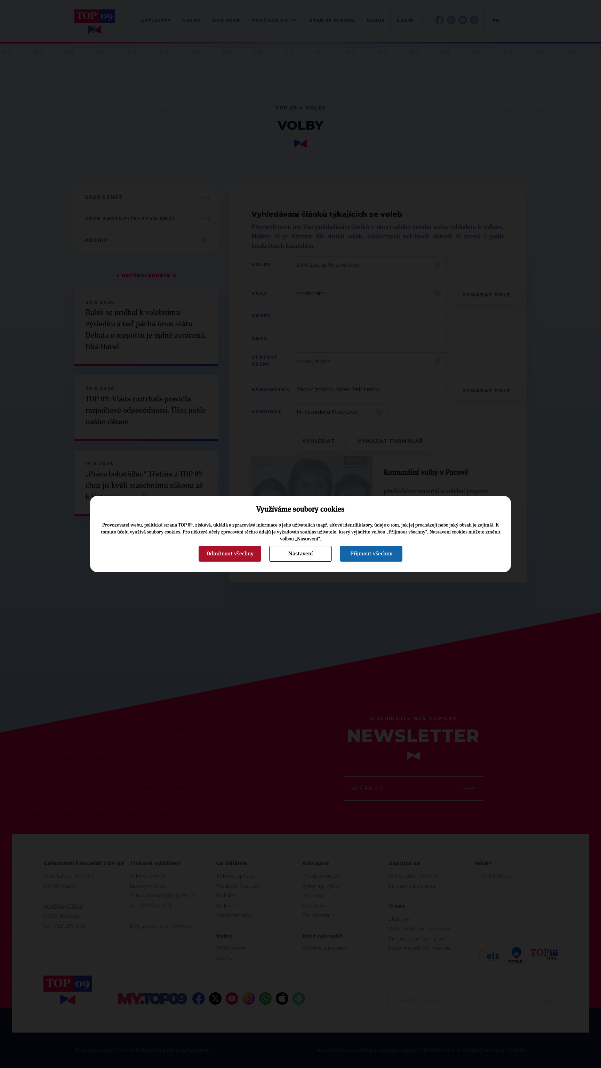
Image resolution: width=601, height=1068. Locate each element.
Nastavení (300, 553)
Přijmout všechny (371, 553)
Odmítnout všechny (230, 553)
